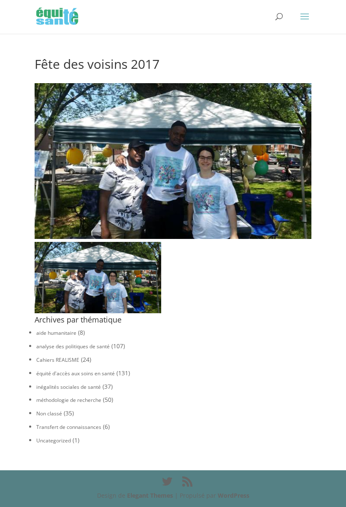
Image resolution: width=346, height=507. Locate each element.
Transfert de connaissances (68, 427)
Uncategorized (53, 440)
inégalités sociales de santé (68, 386)
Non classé (49, 413)
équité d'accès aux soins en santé (75, 373)
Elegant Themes (150, 495)
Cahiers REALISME (57, 359)
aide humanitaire (56, 332)
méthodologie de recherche (68, 400)
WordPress (233, 495)
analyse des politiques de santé (73, 346)
